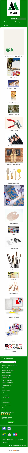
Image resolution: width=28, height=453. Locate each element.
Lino (3, 387)
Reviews (10, 422)
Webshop (17, 22)
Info (16, 439)
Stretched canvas (6, 375)
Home (6, 22)
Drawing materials (7, 380)
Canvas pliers (5, 377)
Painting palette (6, 390)
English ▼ (14, 18)
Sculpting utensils (6, 385)
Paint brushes (5, 397)
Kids (3, 407)
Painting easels (6, 402)
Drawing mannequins (7, 382)
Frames (4, 400)
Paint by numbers (6, 405)
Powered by (14, 450)
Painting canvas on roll (8, 370)
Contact (6, 25)
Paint (3, 392)
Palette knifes (5, 395)
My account (5, 442)
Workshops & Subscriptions (9, 365)
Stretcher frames (6, 372)
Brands (4, 410)
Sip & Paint (5, 367)
